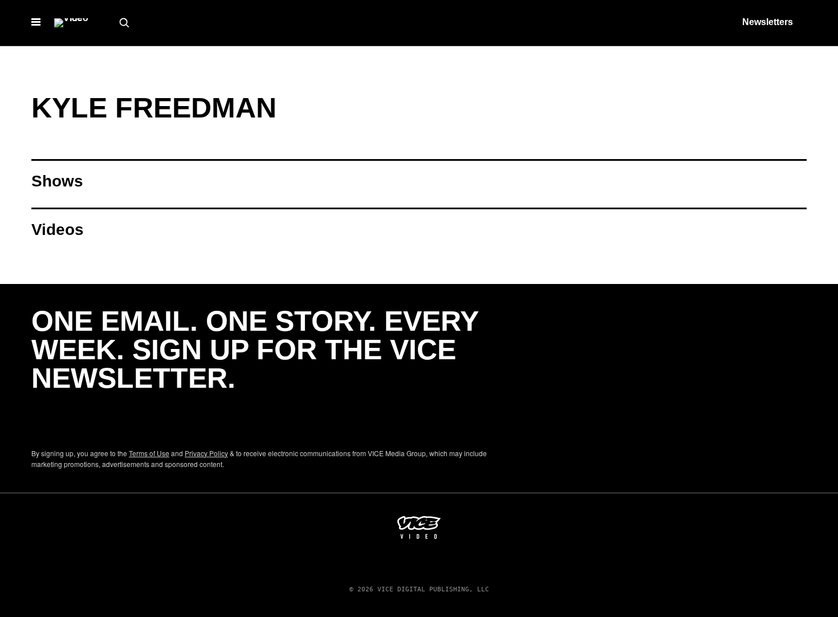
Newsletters (767, 22)
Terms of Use (149, 453)
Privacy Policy (206, 453)
